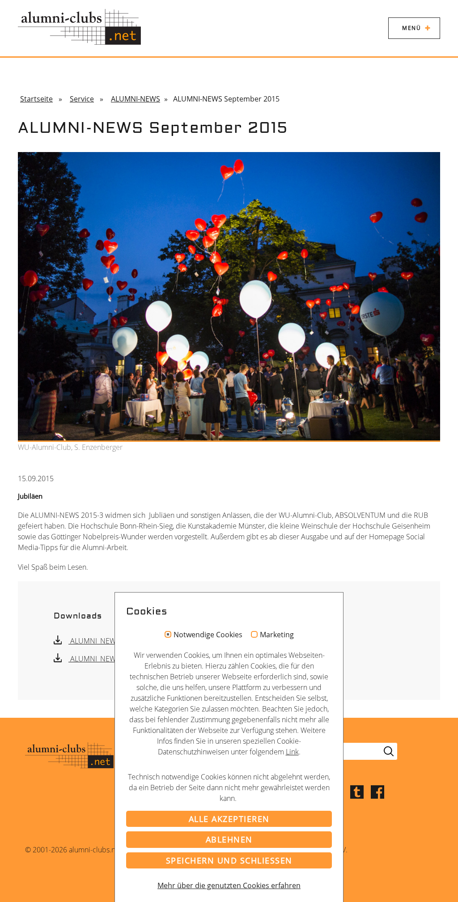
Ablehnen (229, 839)
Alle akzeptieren (229, 818)
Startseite (36, 99)
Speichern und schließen (229, 860)
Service (82, 99)
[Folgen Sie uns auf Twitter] (357, 791)
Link (292, 752)
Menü (411, 28)
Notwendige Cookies (208, 635)
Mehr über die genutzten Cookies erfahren (229, 885)
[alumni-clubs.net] (79, 27)
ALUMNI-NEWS (135, 99)
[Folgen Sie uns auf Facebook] (377, 791)
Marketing (277, 635)
